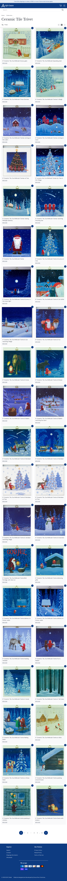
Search (8, 850)
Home (2, 15)
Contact (8, 852)
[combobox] (33, 10)
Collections (9, 15)
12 (42, 833)
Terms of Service (39, 855)
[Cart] (61, 5)
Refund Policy (38, 852)
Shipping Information (12, 855)
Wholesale (9, 857)
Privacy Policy (38, 850)
